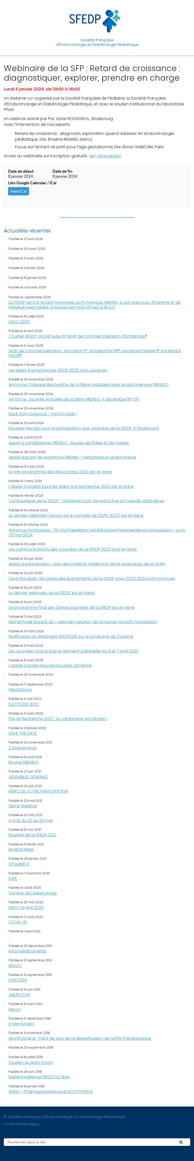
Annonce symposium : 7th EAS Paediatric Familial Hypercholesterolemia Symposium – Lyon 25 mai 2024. (97, 532)
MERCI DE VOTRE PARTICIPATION (38, 791)
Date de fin (62, 171)
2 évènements (23, 748)
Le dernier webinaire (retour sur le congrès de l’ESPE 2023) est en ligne (76, 515)
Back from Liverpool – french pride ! (43, 414)
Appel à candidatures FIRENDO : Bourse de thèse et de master (69, 443)
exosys (34, 1124)
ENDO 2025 (19, 322)
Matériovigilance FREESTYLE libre (39, 1077)
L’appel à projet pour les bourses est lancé (50, 665)
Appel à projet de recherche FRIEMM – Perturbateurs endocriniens (72, 457)
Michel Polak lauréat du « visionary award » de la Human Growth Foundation (83, 622)
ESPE (13, 878)
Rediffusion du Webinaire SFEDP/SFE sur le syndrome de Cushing (71, 636)
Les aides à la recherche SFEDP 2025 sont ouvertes (58, 370)
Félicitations (20, 690)
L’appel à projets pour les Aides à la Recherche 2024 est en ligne (71, 486)
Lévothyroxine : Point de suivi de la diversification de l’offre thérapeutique (80, 1038)
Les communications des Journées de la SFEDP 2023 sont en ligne (73, 549)
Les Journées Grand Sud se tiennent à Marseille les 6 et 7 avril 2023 (73, 651)
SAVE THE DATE (23, 733)
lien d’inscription (105, 156)
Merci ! (15, 1009)
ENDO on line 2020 (26, 907)
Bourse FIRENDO (23, 762)
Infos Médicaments (27, 951)
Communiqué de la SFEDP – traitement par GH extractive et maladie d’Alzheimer (86, 501)
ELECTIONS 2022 (24, 704)
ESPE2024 (18, 980)
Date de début (21, 171)
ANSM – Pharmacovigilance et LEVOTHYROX (51, 1091)
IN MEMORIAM (21, 849)
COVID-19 (18, 922)
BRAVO (15, 966)
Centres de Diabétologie (33, 893)
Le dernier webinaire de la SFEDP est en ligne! (52, 593)
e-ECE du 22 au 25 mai (31, 820)
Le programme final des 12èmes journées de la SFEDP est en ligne (72, 607)
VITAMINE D (19, 864)
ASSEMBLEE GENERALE (28, 777)
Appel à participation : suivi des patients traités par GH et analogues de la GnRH (87, 564)
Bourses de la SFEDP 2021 (32, 835)
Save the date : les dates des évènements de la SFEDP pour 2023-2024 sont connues (92, 578)
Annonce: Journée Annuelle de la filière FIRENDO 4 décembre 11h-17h (74, 399)
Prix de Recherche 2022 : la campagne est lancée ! (58, 719)
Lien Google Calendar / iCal (32, 183)
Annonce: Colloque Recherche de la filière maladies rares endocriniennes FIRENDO (88, 385)
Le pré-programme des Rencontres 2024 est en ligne (60, 472)
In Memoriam (21, 1024)
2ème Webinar (23, 806)
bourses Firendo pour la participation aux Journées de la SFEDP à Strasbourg (84, 428)
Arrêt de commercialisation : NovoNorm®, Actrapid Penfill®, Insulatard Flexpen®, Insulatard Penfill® (95, 353)
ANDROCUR (19, 995)
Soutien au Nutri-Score (31, 1062)
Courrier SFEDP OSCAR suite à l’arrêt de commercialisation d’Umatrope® (78, 336)
